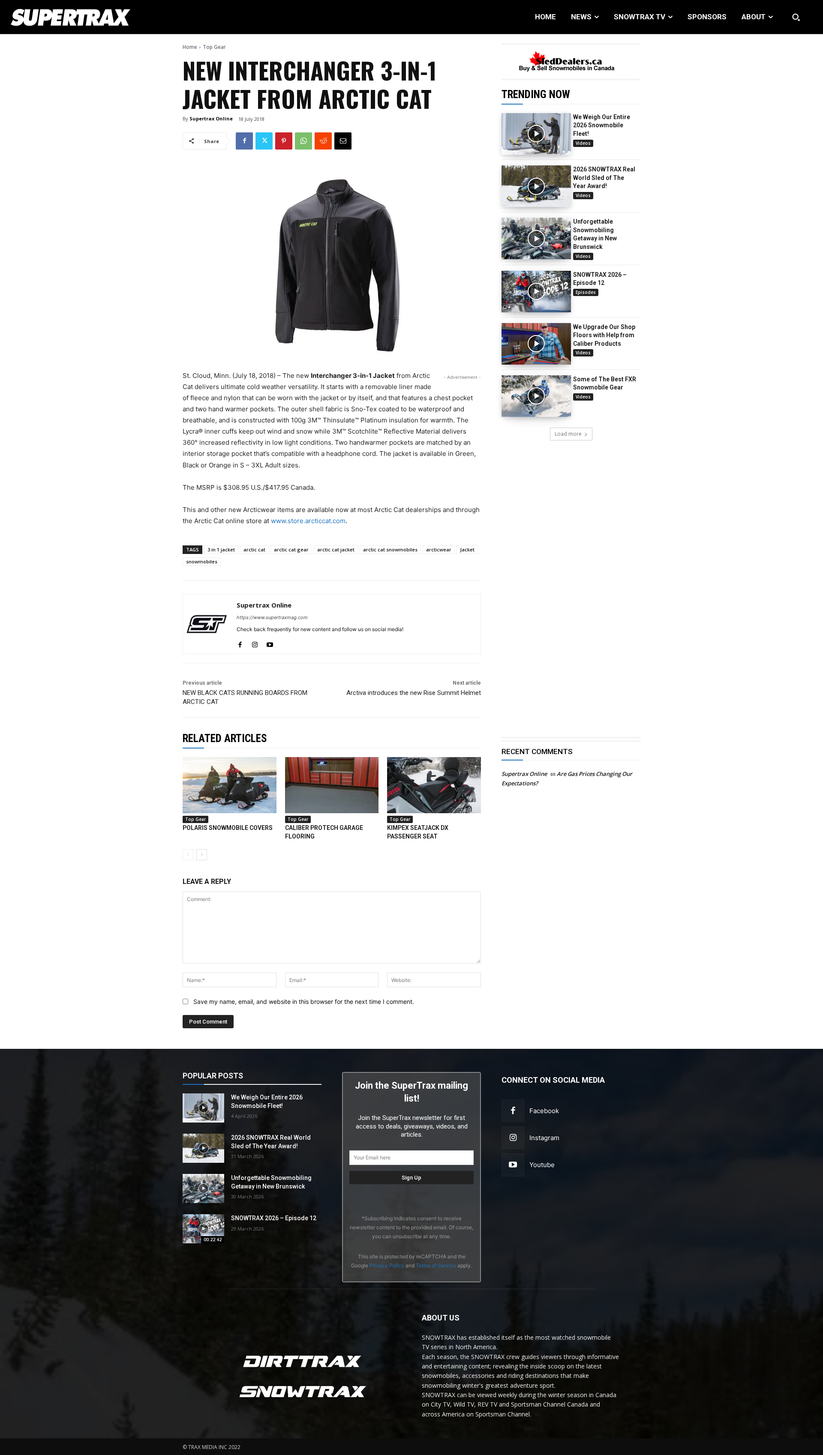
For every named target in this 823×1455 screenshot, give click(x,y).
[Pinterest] (283, 141)
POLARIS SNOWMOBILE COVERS (228, 827)
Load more (568, 433)
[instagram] (255, 643)
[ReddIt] (323, 141)
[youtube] (270, 643)
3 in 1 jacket (221, 549)
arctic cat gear (291, 549)
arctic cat (254, 549)
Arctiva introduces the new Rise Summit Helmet (413, 693)
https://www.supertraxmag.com (272, 617)
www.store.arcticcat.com (308, 521)
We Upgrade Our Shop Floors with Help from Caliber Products (604, 335)
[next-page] (201, 854)
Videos (583, 143)
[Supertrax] (84, 17)
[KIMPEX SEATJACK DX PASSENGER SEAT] (434, 785)
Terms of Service (436, 1265)
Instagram (544, 1138)
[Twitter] (264, 141)
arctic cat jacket (335, 549)
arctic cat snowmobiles (390, 549)
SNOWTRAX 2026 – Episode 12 (273, 1218)
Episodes (586, 292)
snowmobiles (201, 561)
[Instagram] (513, 1137)
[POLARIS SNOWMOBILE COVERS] (229, 785)
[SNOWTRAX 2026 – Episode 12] (536, 291)
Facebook (544, 1111)
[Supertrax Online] (207, 624)
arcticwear (438, 549)
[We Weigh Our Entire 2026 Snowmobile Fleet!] (536, 134)
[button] (796, 17)
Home (190, 47)
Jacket (467, 549)
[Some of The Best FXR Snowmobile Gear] (536, 396)
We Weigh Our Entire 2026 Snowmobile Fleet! (601, 125)
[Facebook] (244, 141)
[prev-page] (188, 854)
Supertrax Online (211, 118)
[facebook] (240, 643)
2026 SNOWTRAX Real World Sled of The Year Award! (604, 177)
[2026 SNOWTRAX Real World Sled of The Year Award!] (536, 186)
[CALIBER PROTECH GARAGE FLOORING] (332, 785)
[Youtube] (513, 1164)
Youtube (542, 1165)
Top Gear (214, 47)
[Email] (342, 141)
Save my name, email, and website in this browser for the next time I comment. (303, 1001)
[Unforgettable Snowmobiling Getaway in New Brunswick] (536, 238)
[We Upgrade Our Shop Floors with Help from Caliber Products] (536, 344)
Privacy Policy (386, 1265)
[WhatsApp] (303, 141)
